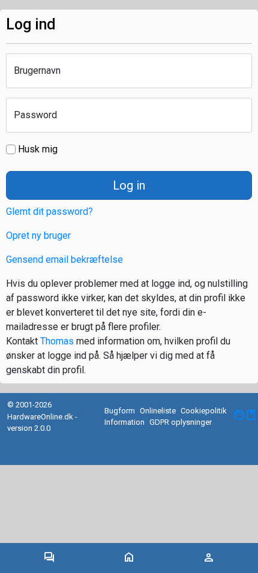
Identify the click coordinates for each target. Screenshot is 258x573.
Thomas (57, 341)
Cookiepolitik (204, 410)
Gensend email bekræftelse (64, 259)
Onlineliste (158, 410)
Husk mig (37, 149)
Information (124, 422)
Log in (129, 185)
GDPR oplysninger (180, 422)
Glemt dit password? (49, 211)
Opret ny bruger (38, 235)
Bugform (119, 410)
